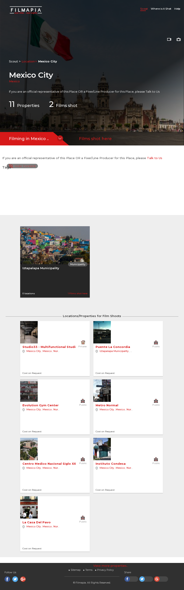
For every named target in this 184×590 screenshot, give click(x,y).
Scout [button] (144, 8)
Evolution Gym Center (40, 405)
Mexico (14, 81)
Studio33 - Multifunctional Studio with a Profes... (63, 346)
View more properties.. (110, 565)
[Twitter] (15, 579)
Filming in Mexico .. (29, 138)
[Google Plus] (23, 579)
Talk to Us (153, 91)
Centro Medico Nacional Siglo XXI (50, 463)
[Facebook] (7, 579)
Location (28, 61)
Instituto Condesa (111, 463)
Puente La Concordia (113, 346)
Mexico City (33, 351)
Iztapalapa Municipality (40, 268)
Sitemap (74, 569)
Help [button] (177, 8)
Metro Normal (107, 405)
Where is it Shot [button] (161, 8)
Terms (87, 569)
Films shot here (95, 138)
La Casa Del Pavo (37, 522)
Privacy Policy (104, 569)
